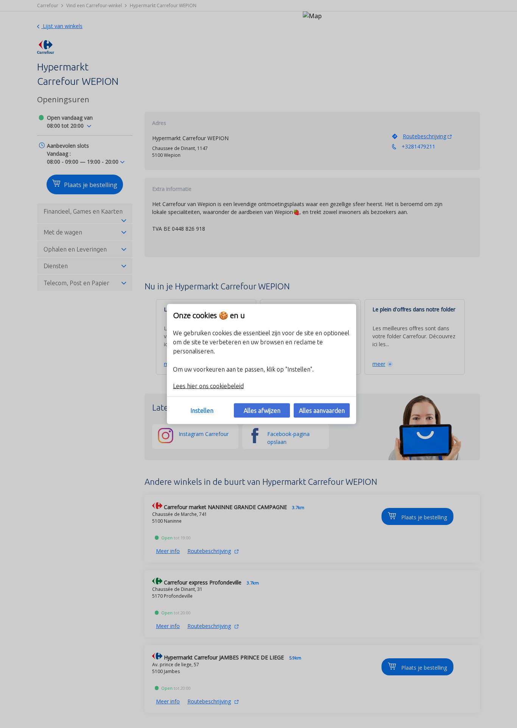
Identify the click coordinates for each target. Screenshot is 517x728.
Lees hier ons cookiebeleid (208, 386)
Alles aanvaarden (322, 410)
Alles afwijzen (262, 410)
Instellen (201, 410)
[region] (261, 364)
